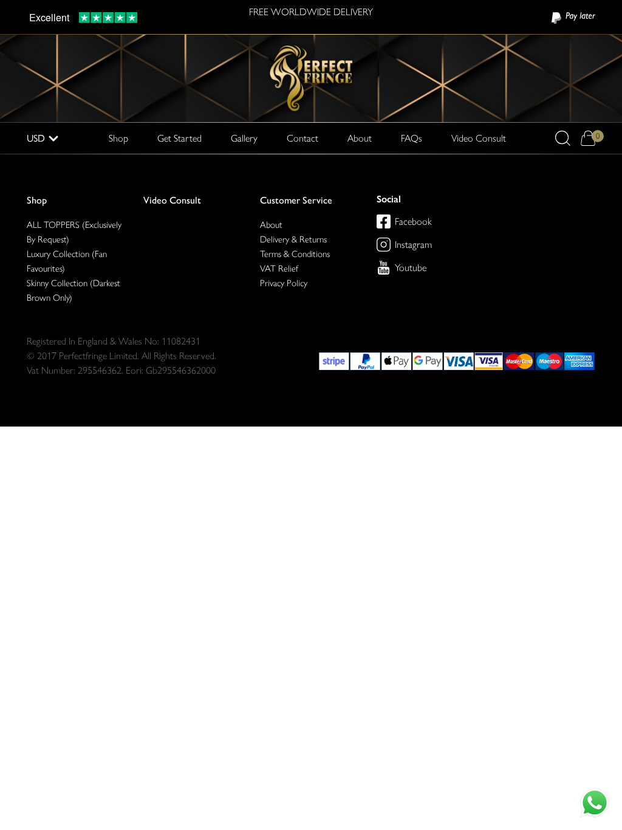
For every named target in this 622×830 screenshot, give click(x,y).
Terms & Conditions (295, 254)
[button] (562, 138)
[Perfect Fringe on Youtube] (384, 268)
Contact (302, 138)
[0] (587, 138)
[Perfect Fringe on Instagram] (384, 245)
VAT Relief (279, 268)
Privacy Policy (283, 283)
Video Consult (478, 138)
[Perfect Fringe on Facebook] (384, 221)
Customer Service (296, 200)
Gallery (244, 138)
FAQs (411, 138)
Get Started (179, 138)
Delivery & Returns (293, 239)
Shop (37, 200)
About (359, 138)
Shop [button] (118, 138)
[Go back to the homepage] (311, 77)
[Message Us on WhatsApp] (594, 802)
